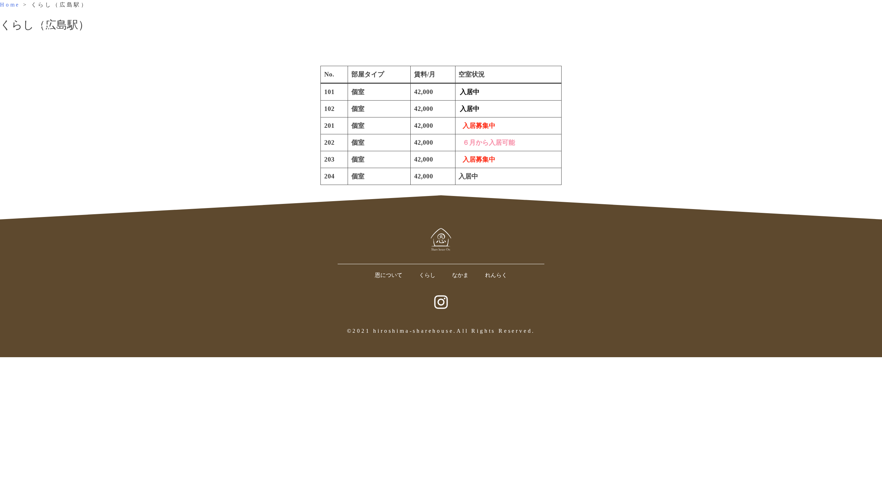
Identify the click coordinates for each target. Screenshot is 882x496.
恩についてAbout (687, 31)
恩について (388, 275)
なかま (460, 275)
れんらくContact (839, 31)
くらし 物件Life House (740, 31)
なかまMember (786, 31)
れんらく (496, 275)
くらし (427, 275)
